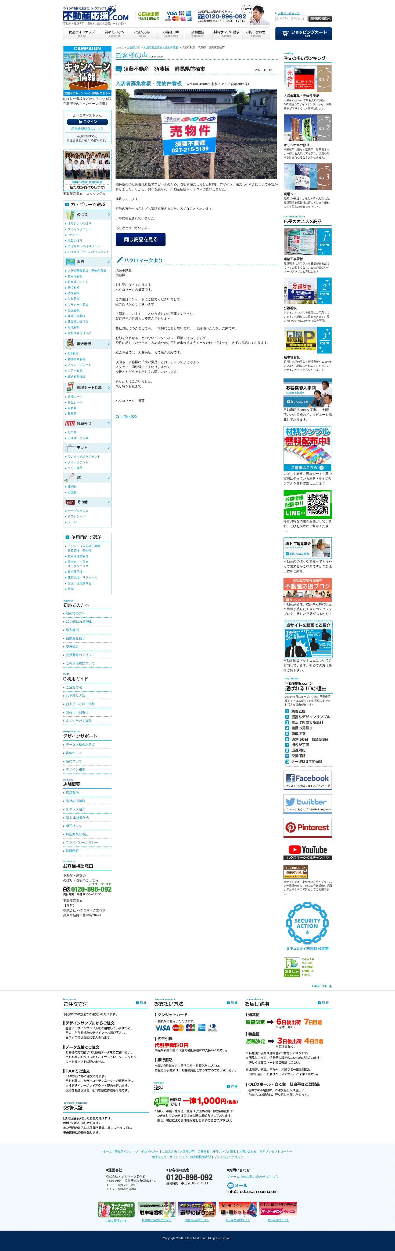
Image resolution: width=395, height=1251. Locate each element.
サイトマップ (178, 1156)
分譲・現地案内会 (79, 583)
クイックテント (78, 462)
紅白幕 (72, 432)
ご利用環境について (80, 663)
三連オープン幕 (78, 438)
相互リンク (74, 826)
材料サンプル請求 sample (227, 33)
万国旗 (72, 492)
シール (72, 522)
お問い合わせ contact (255, 33)
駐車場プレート (78, 281)
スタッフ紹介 (75, 809)
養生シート (75, 402)
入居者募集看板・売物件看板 (160, 47)
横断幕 (72, 413)
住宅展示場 (75, 571)
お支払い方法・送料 (80, 704)
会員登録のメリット (80, 655)
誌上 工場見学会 (77, 817)
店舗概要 (203, 1151)
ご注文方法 (74, 687)
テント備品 (75, 467)
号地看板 (74, 327)
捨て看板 (74, 287)
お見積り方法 (75, 696)
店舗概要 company (198, 33)
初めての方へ (75, 613)
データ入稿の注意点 (80, 744)
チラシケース (76, 516)
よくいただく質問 (79, 721)
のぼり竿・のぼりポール (84, 246)
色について (74, 761)
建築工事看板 (293, 259)
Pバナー (73, 234)
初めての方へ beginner (114, 33)
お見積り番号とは (289, 13)
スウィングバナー (79, 229)
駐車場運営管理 (78, 556)
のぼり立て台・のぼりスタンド (88, 251)
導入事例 (72, 630)
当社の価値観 (75, 801)
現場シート (292, 194)
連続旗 (72, 486)
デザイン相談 (75, 769)
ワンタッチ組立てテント (84, 456)
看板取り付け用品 (79, 333)
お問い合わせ (248, 1151)
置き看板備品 (76, 376)
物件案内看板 (76, 359)
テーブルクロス (78, 510)
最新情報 (72, 851)
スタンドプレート (79, 364)
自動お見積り (75, 638)
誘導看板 (74, 293)
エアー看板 (75, 370)
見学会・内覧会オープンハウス (78, 564)
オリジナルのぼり (297, 145)
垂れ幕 (72, 408)
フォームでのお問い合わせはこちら (252, 1177)
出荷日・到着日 (77, 712)
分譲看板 (290, 308)
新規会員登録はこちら (87, 128)
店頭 (71, 588)
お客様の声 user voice (170, 33)
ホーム (120, 47)
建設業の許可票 (78, 321)
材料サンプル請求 (224, 1151)
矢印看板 (74, 298)
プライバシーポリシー (82, 842)
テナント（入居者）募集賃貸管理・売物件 (84, 548)
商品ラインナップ (126, 1151)
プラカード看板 (78, 304)
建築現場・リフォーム (82, 577)
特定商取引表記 (77, 834)
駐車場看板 (292, 357)
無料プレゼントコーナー (276, 1151)
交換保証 (72, 646)
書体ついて (74, 753)
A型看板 (73, 353)
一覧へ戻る (129, 416)
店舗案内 (72, 792)
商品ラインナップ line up (81, 33)
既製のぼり (75, 240)
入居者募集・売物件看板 (301, 96)
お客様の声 (133, 47)
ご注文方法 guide (142, 33)
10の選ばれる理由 (79, 621)
